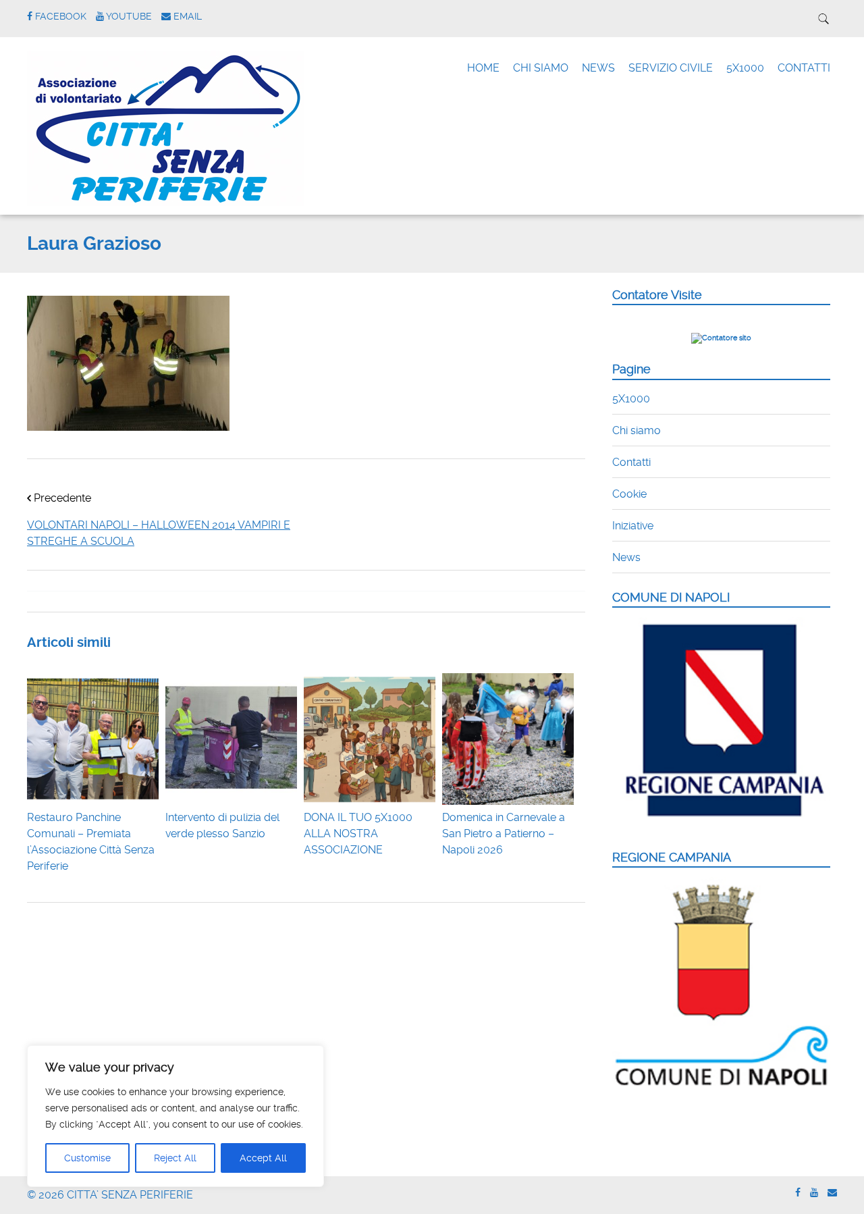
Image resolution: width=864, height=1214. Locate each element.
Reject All (175, 1158)
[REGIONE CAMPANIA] (721, 1086)
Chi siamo (636, 430)
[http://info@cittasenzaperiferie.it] (832, 1193)
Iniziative (632, 525)
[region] (175, 1116)
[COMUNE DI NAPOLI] (721, 824)
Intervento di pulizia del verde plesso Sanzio (222, 825)
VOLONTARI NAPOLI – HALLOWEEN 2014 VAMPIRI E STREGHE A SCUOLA (158, 533)
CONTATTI (804, 67)
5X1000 (745, 67)
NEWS (598, 67)
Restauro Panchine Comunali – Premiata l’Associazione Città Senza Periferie (91, 841)
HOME (483, 67)
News (626, 557)
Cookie (629, 493)
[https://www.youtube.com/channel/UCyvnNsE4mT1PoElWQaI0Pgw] (814, 1193)
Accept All (263, 1158)
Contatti (631, 462)
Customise (87, 1158)
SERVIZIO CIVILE (670, 67)
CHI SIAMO (540, 67)
